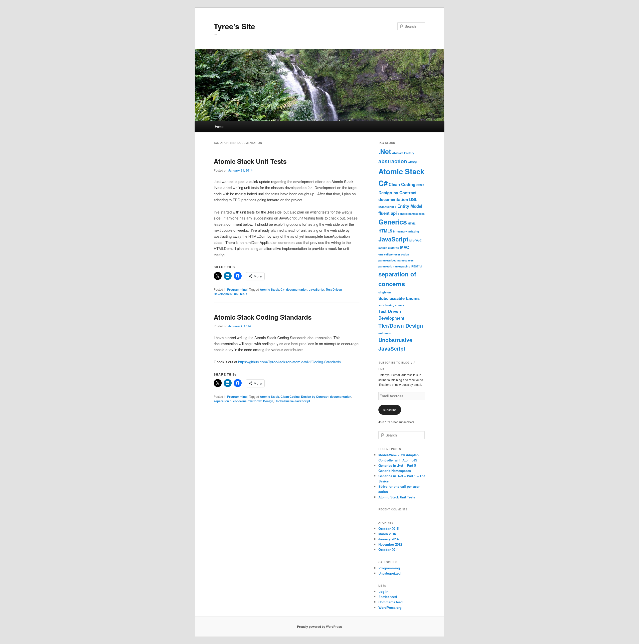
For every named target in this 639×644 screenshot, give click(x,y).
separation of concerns (230, 401)
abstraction (392, 161)
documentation (296, 289)
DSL (413, 199)
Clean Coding (290, 396)
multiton (393, 248)
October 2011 (388, 549)
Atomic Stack (269, 289)
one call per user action (393, 254)
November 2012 (390, 544)
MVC (404, 247)
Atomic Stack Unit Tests (250, 161)
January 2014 (388, 539)
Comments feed (390, 602)
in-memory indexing (406, 231)
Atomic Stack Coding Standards (263, 317)
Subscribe (390, 410)
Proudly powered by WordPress (319, 626)
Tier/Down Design (260, 401)
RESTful (416, 266)
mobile (382, 248)
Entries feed (387, 596)
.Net (384, 151)
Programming (237, 289)
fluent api (387, 213)
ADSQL (413, 162)
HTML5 (385, 231)
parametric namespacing (394, 266)
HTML (412, 223)
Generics (392, 221)
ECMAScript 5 (387, 207)
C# (283, 289)
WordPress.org (390, 607)
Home (219, 126)
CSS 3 (420, 185)
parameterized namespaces (396, 260)
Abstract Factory (403, 153)
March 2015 (387, 533)
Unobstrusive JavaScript (292, 401)
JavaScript (316, 289)
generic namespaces (411, 213)
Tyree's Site (234, 26)
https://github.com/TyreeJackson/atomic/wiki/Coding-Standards (289, 361)
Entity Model (409, 206)
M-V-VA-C (415, 240)
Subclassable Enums (399, 298)
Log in (383, 591)
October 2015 (388, 528)
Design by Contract (314, 396)
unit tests (240, 294)
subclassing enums (391, 305)
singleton (384, 292)
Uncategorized (389, 573)
